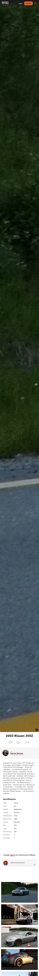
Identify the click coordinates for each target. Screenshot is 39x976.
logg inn (12, 855)
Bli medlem (28, 3)
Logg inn (20, 3)
